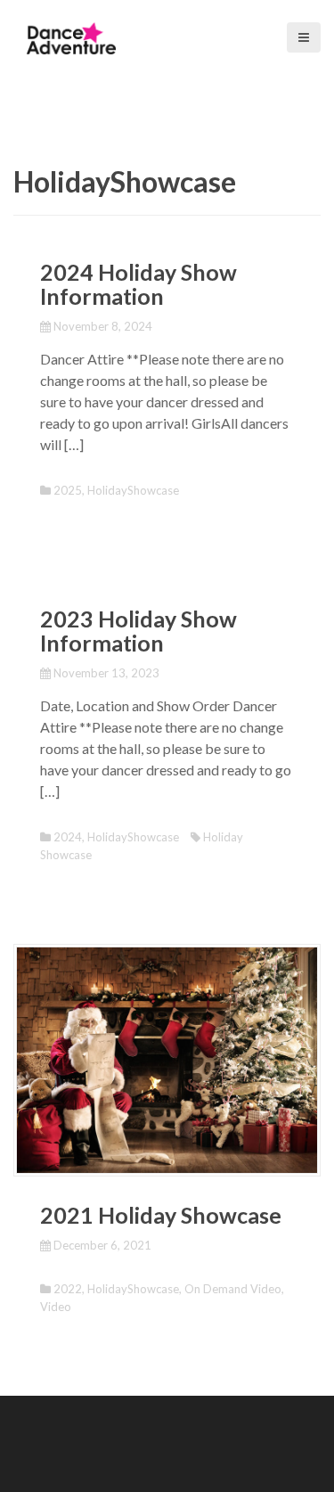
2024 (67, 837)
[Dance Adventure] (71, 36)
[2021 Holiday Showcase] (167, 1058)
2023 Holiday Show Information (138, 631)
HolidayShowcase (133, 490)
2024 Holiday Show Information (138, 284)
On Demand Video (232, 1289)
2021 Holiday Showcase (160, 1214)
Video (55, 1306)
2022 (67, 1289)
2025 (67, 490)
